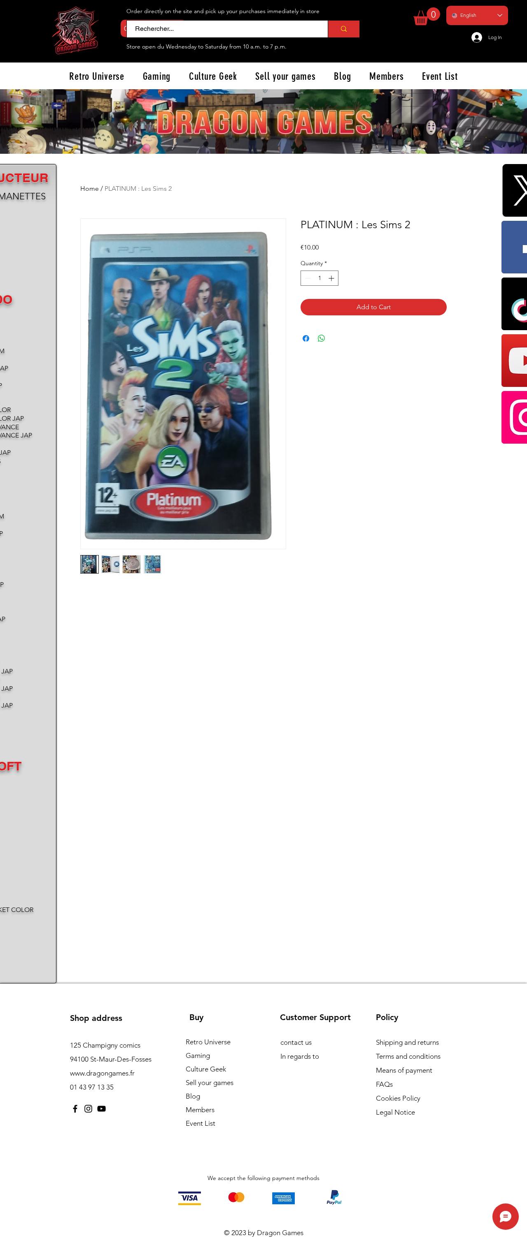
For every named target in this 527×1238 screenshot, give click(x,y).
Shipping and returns (407, 1042)
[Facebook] (75, 1109)
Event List (200, 1123)
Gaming (198, 1055)
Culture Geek (206, 1069)
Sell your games (209, 1082)
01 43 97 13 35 (92, 1087)
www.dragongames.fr (102, 1073)
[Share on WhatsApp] (321, 338)
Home (89, 188)
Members (200, 1110)
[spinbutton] (319, 278)
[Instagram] (88, 1109)
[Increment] (332, 278)
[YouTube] (101, 1109)
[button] (426, 16)
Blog (193, 1096)
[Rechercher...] (343, 29)
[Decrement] (307, 278)
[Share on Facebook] (306, 338)
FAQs (384, 1084)
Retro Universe (208, 1042)
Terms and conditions (408, 1056)
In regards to (299, 1056)
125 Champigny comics (105, 1045)
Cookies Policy (398, 1098)
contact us (296, 1042)
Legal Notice (395, 1112)
